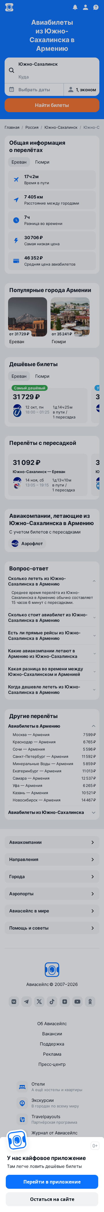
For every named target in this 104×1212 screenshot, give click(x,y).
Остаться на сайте (52, 1199)
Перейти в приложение (52, 1182)
